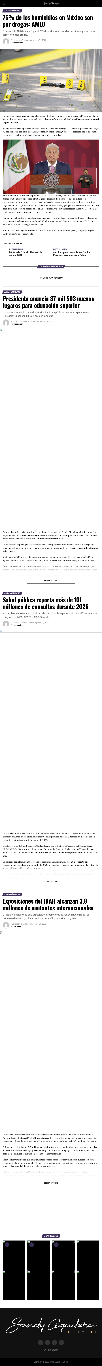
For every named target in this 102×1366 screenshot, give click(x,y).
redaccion (18, 43)
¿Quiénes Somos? (51, 1350)
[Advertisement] (51, 1210)
